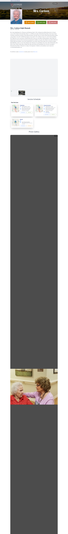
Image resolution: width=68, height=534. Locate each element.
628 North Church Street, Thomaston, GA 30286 (26, 110)
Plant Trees (29, 112)
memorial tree (21, 51)
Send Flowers (29, 125)
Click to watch (48, 112)
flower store (35, 51)
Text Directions (23, 112)
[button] (15, 107)
